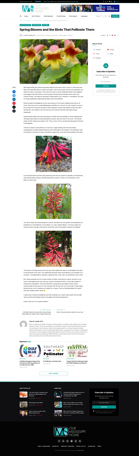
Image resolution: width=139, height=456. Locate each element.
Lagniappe (84, 16)
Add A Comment (53, 373)
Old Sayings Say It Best (36, 402)
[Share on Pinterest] (112, 35)
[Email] (14, 107)
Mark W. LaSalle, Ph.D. (30, 35)
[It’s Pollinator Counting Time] (53, 351)
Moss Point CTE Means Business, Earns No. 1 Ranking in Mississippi (73, 412)
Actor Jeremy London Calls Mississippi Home (37, 412)
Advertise (55, 446)
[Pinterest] (14, 103)
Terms (99, 446)
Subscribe (115, 16)
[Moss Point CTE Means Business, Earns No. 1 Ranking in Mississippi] (58, 413)
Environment (73, 16)
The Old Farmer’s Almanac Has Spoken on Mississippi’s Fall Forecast (38, 394)
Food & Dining (61, 16)
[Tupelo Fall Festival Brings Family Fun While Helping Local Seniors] (77, 351)
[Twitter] (14, 95)
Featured (45, 25)
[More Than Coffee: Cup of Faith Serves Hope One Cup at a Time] (58, 405)
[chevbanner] (90, 11)
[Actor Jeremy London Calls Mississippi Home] (23, 413)
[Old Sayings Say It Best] (23, 405)
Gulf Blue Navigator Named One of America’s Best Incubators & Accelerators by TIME (30, 363)
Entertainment (48, 16)
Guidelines (91, 446)
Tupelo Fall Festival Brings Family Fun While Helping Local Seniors (77, 362)
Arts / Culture (36, 16)
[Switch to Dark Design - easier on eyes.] (109, 16)
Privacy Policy (106, 91)
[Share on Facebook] (107, 35)
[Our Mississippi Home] (35, 8)
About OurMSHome (44, 446)
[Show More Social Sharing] (118, 35)
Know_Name (80, 450)
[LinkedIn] (14, 99)
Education (22, 358)
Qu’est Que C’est (25, 25)
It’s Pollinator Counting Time (52, 361)
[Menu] (20, 16)
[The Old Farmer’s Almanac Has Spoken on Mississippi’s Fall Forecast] (23, 394)
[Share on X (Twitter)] (110, 35)
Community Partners (67, 446)
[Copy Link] (14, 111)
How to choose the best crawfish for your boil (70, 312)
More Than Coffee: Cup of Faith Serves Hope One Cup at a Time (61, 1)
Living (26, 16)
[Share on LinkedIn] (115, 35)
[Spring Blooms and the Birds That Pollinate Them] (54, 61)
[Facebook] (14, 91)
